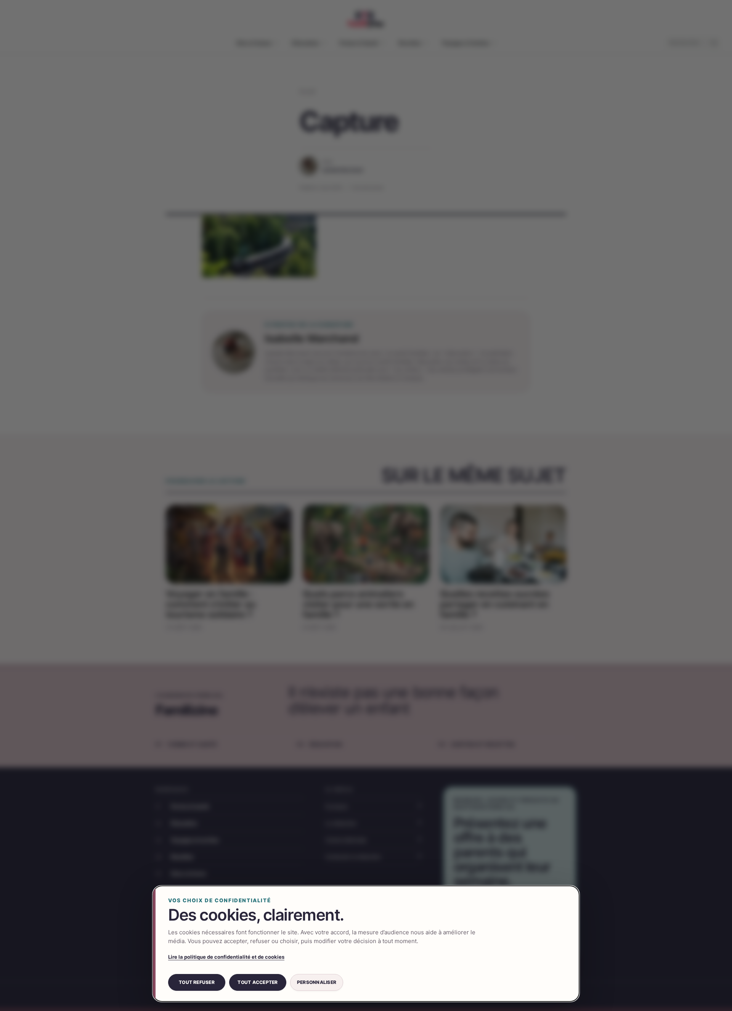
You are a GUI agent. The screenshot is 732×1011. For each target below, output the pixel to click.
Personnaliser (316, 982)
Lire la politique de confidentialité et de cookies (226, 957)
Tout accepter (258, 982)
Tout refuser (197, 982)
